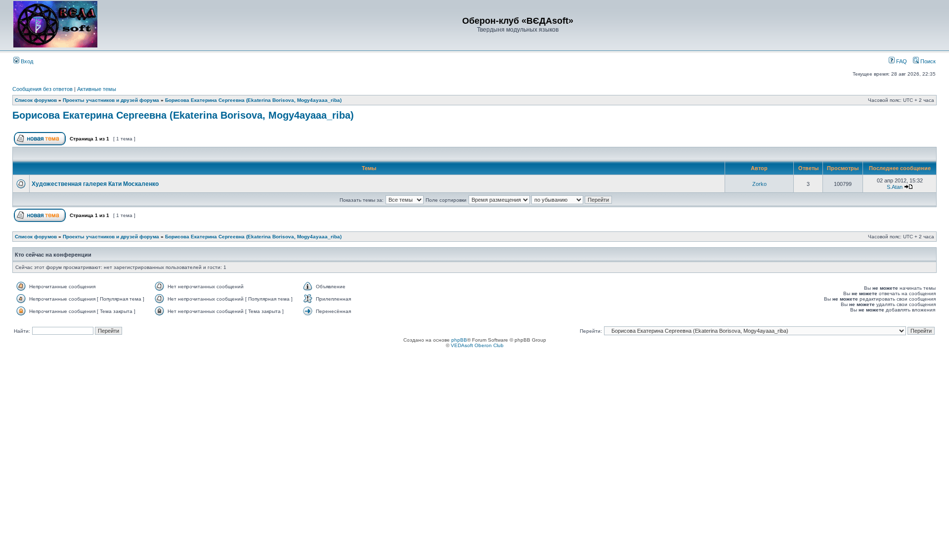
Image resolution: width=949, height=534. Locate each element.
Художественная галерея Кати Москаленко (95, 183)
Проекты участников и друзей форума (111, 100)
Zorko (759, 184)
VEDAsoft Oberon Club (477, 345)
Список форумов (36, 100)
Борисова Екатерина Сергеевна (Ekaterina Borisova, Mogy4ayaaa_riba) (253, 100)
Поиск (927, 61)
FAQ (901, 61)
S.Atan (895, 187)
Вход (26, 61)
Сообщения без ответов (42, 89)
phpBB (459, 340)
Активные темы (96, 89)
